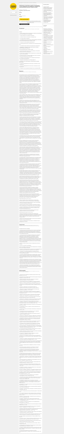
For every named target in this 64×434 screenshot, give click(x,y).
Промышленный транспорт (47, 43)
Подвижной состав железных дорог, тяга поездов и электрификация (28, 2)
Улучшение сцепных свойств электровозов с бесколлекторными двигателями (48, 11)
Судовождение (45, 48)
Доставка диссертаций (13, 15)
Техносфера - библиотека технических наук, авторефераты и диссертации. (13, 6)
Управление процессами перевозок (48, 39)
